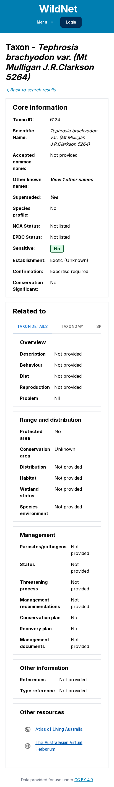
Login (71, 22)
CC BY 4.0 (83, 779)
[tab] (32, 326)
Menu (42, 22)
